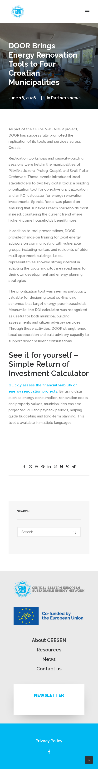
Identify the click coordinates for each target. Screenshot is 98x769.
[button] (87, 11)
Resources (49, 650)
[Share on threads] (36, 466)
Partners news (66, 97)
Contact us (49, 669)
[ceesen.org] (18, 11)
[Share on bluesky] (61, 466)
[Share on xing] (67, 466)
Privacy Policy (49, 740)
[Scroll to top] (89, 760)
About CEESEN (49, 640)
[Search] (49, 532)
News (49, 659)
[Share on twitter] (30, 466)
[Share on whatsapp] (55, 466)
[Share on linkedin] (49, 466)
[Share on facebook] (24, 466)
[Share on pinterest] (43, 466)
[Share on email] (74, 466)
